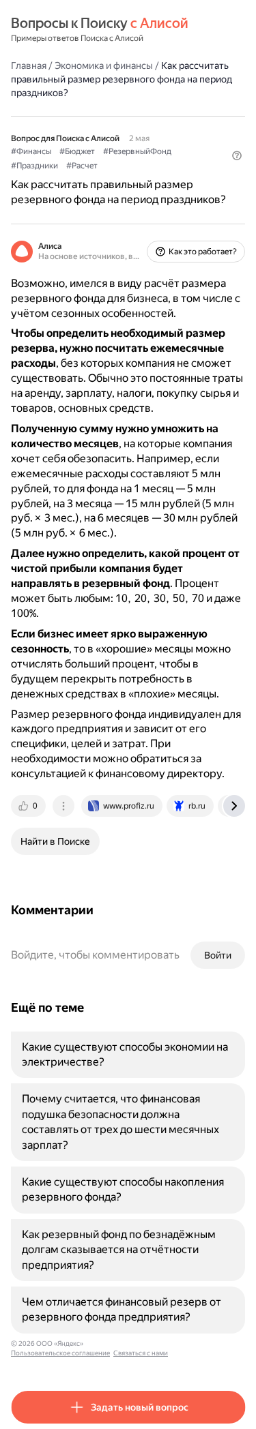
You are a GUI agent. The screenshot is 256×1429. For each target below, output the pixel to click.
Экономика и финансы (104, 65)
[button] (237, 155)
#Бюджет (77, 151)
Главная (28, 65)
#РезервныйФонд (137, 151)
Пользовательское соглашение (60, 1353)
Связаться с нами (140, 1353)
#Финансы (31, 151)
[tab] (29, 806)
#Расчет (82, 165)
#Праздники (34, 165)
